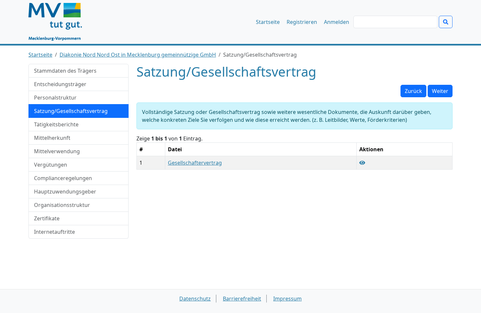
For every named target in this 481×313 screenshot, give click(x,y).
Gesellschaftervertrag (195, 162)
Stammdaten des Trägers (65, 70)
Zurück (413, 91)
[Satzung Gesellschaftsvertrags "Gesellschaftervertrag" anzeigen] (362, 162)
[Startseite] (58, 22)
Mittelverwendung (57, 151)
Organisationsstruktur (62, 205)
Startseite (268, 22)
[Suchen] (446, 22)
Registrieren (302, 22)
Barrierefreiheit (242, 298)
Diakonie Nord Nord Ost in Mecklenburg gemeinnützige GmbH (138, 54)
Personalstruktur (55, 97)
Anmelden (336, 22)
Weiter (440, 91)
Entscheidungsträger (60, 84)
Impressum (287, 298)
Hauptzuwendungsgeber (65, 191)
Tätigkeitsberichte (56, 124)
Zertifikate (47, 218)
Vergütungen (50, 164)
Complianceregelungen (63, 178)
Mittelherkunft (52, 137)
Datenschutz (195, 298)
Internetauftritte (54, 231)
